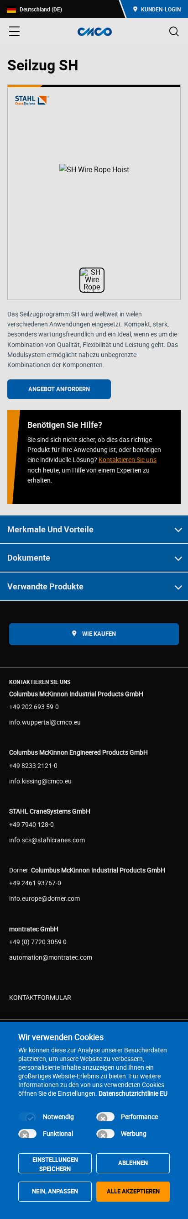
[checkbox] (27, 1116)
